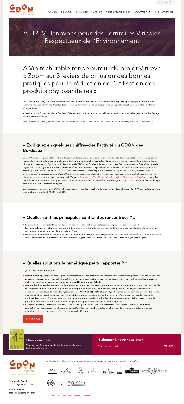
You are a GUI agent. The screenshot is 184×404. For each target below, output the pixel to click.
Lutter (97, 12)
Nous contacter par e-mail (22, 392)
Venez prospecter (118, 12)
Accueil (52, 12)
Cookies (86, 395)
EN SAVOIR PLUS (33, 319)
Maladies (82, 12)
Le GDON (66, 12)
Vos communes (165, 12)
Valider (168, 346)
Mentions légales (71, 395)
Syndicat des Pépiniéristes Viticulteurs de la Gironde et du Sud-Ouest (113, 177)
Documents (142, 12)
